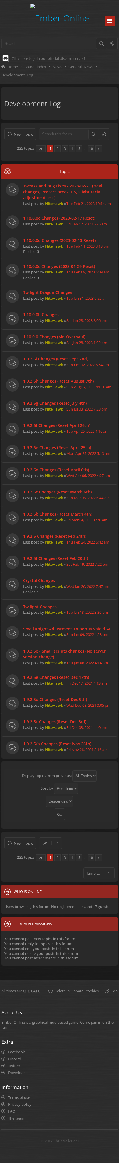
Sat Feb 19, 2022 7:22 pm (87, 564)
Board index (35, 67)
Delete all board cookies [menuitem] (77, 991)
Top (114, 991)
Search (93, 134)
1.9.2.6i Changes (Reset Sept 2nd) (55, 359)
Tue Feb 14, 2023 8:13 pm (87, 246)
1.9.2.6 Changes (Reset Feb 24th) (54, 536)
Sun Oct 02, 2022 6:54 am (87, 364)
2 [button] (58, 148)
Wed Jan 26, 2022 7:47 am (87, 586)
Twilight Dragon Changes (47, 292)
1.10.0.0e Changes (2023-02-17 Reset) (59, 218)
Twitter (14, 1065)
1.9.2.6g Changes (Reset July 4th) (55, 403)
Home (12, 67)
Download (17, 1072)
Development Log (17, 75)
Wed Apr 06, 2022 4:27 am (88, 475)
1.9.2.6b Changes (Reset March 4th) (57, 514)
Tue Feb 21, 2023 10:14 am (88, 203)
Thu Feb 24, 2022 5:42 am (87, 542)
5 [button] (79, 148)
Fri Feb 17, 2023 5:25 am (86, 224)
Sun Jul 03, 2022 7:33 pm (86, 409)
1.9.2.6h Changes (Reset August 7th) (58, 381)
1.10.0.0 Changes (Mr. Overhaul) (54, 336)
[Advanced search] (112, 43)
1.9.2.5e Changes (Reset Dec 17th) (56, 677)
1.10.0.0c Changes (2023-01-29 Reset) (59, 266)
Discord (14, 1058)
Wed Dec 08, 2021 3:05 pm (88, 705)
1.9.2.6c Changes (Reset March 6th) (57, 492)
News (57, 67)
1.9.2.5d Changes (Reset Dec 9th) (55, 699)
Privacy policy (19, 1104)
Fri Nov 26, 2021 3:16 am (87, 749)
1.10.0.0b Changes (41, 314)
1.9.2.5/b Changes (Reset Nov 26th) (57, 743)
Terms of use (19, 1097)
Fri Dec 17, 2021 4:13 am (86, 683)
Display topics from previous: (47, 775)
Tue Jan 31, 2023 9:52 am (87, 298)
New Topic (23, 134)
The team (16, 1118)
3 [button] (65, 148)
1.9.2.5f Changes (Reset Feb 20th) (55, 558)
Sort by (47, 788)
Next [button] (98, 148)
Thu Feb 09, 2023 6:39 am (87, 272)
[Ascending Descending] (59, 801)
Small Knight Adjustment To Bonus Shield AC (67, 629)
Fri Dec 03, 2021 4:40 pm (86, 727)
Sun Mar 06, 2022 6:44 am (88, 497)
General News (80, 67)
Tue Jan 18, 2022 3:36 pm (87, 612)
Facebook (16, 1051)
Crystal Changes (39, 580)
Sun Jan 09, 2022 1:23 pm (87, 634)
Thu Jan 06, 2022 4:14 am (87, 662)
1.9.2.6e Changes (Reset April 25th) (57, 447)
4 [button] (72, 148)
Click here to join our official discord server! (48, 58)
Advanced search (104, 134)
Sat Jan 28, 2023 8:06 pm (86, 320)
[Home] (59, 17)
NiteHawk (54, 203)
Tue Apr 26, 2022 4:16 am (87, 431)
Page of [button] (41, 148)
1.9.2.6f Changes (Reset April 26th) (56, 425)
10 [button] (91, 148)
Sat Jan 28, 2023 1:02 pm (86, 342)
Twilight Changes (40, 606)
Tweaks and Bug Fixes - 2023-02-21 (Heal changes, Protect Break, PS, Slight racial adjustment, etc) (62, 191)
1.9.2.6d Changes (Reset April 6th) (56, 469)
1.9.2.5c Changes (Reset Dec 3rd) (54, 721)
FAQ (11, 1111)
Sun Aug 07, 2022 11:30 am (88, 386)
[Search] (101, 43)
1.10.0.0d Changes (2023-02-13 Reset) (59, 240)
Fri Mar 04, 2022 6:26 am (86, 519)
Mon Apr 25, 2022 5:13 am (88, 453)
